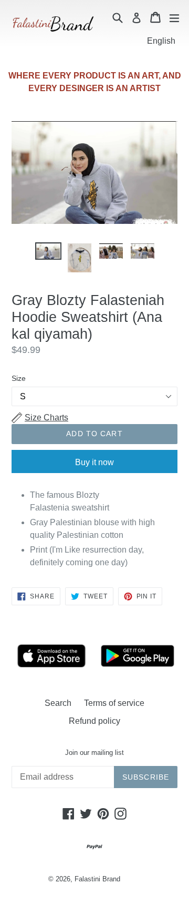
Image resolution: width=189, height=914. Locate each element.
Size (19, 378)
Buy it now (94, 462)
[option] (48, 251)
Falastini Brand (97, 879)
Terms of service (114, 703)
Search (58, 703)
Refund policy (94, 720)
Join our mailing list (94, 752)
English (161, 40)
